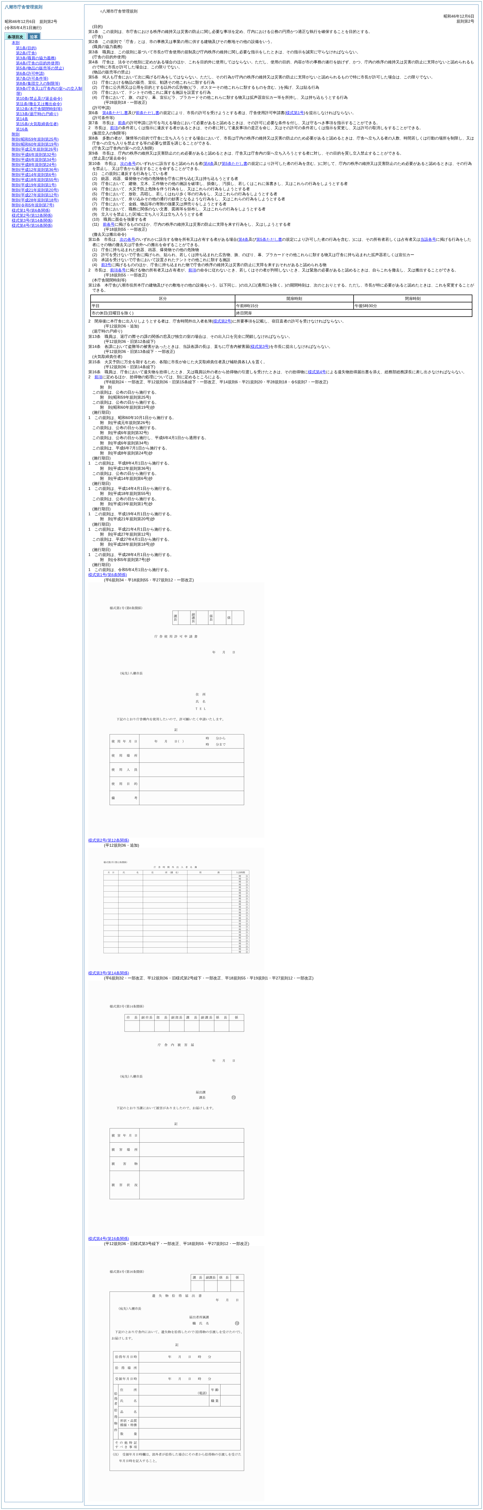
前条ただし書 (147, 112)
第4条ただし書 (115, 112)
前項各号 (118, 270)
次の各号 (128, 163)
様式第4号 (317, 372)
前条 (122, 123)
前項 (114, 128)
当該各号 (428, 239)
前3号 (106, 264)
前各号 (109, 224)
